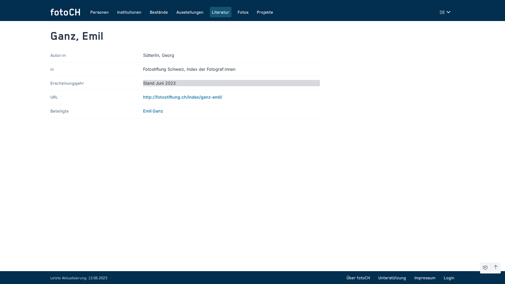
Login (449, 277)
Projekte (265, 12)
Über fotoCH (358, 277)
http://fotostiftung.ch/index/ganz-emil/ (182, 97)
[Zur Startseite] (65, 12)
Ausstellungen (190, 12)
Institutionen (129, 12)
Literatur (220, 12)
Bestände (159, 12)
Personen (99, 12)
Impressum (425, 277)
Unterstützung (392, 277)
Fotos (243, 12)
